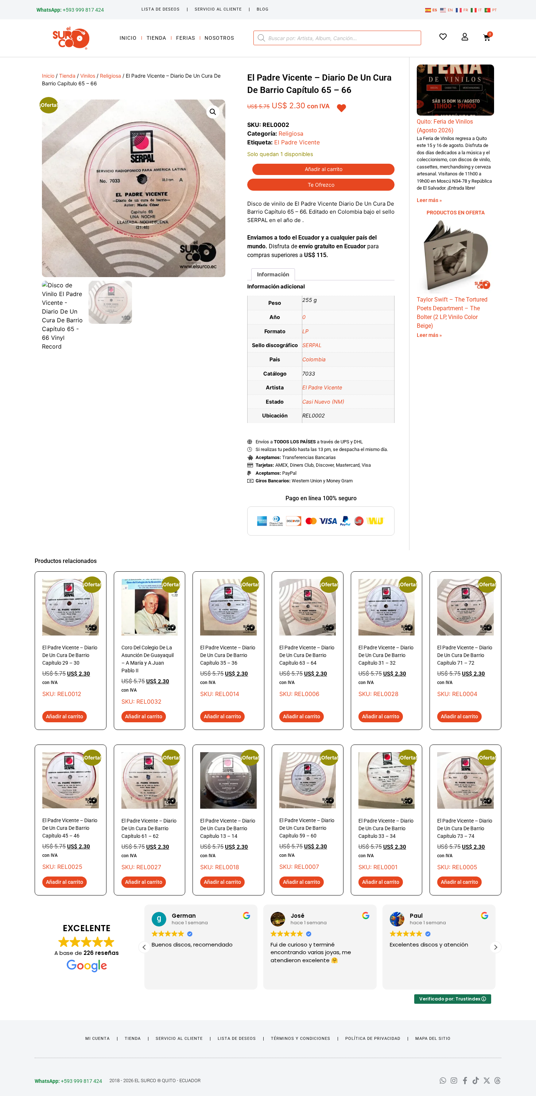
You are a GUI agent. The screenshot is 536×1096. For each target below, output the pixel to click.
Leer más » (429, 200)
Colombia (314, 359)
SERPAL (312, 345)
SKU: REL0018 (228, 811)
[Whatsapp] (443, 1080)
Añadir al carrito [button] (64, 716)
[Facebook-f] (465, 1080)
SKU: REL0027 (149, 811)
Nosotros (219, 38)
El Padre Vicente (297, 142)
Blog (263, 9)
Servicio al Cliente (218, 9)
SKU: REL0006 (307, 638)
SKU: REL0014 (228, 638)
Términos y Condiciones (300, 1038)
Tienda (156, 38)
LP (305, 331)
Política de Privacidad (372, 1038)
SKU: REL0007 (307, 811)
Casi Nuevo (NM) (323, 402)
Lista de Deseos (160, 9)
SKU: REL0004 (465, 638)
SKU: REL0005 (465, 811)
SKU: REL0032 (149, 642)
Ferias (185, 38)
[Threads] (497, 1080)
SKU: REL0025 (70, 811)
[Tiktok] (475, 1080)
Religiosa (110, 76)
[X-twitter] (486, 1080)
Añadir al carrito (323, 169)
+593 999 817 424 (70, 10)
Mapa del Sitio (433, 1038)
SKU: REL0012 (70, 638)
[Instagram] (454, 1080)
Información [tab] (273, 274)
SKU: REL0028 (386, 638)
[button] (213, 111)
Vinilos (87, 76)
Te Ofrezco (321, 185)
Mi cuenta (97, 1038)
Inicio (128, 38)
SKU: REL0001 (386, 811)
